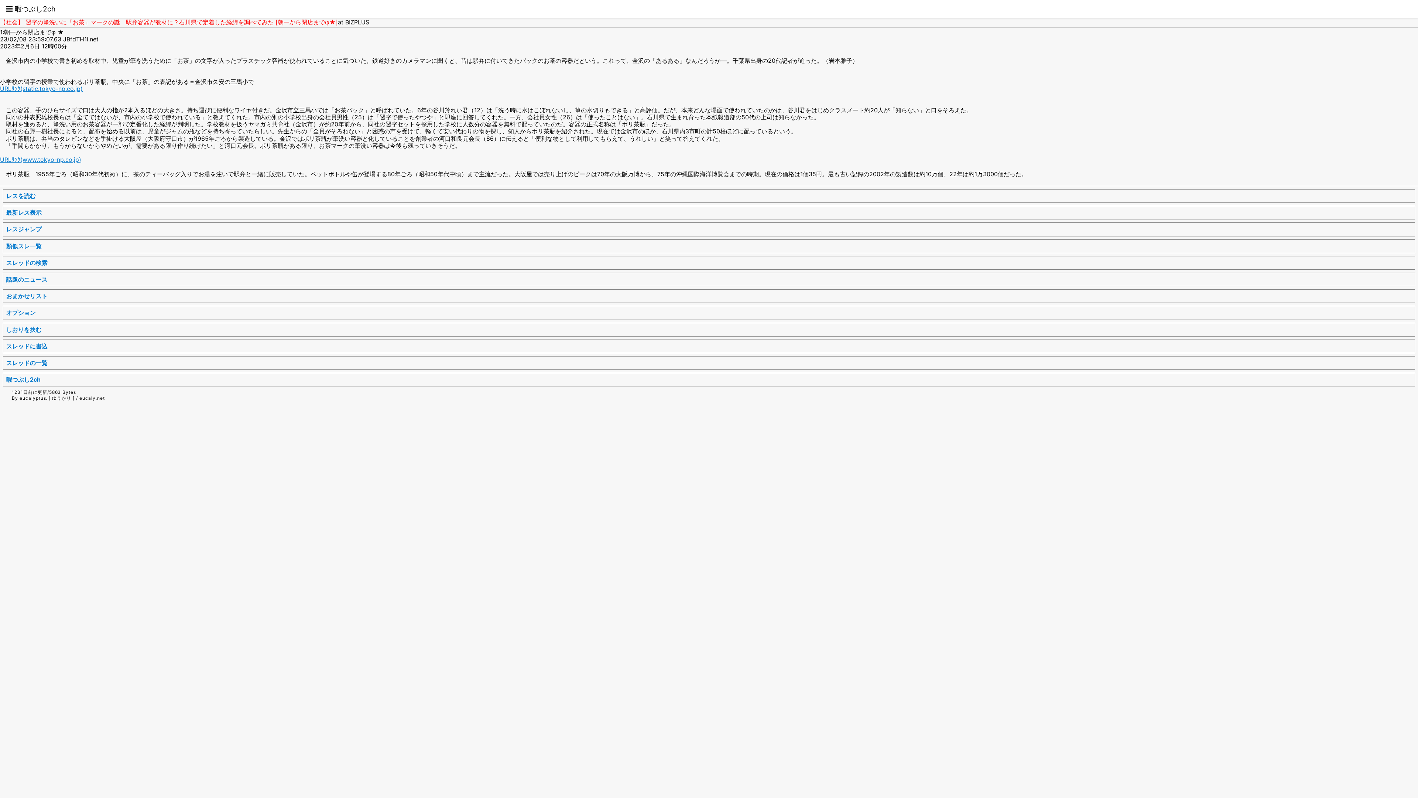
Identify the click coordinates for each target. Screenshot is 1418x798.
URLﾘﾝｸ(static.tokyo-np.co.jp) (41, 88)
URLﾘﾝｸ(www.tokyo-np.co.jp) (40, 159)
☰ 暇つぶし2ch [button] (30, 8)
